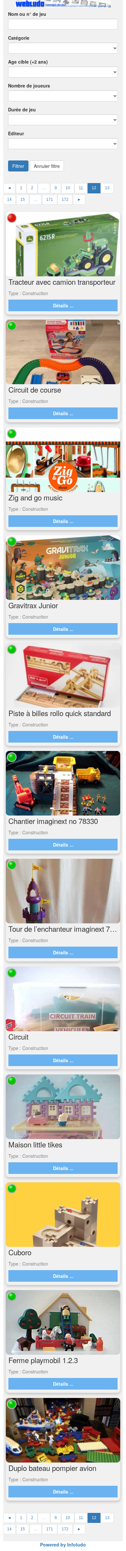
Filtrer (18, 166)
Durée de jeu (22, 109)
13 (107, 188)
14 (9, 199)
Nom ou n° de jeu (27, 14)
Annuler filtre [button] (47, 166)
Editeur (16, 133)
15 (22, 199)
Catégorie (18, 38)
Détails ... (63, 305)
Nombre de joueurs (29, 85)
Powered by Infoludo (63, 1544)
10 (68, 188)
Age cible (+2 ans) (28, 61)
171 (49, 199)
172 (65, 199)
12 (94, 188)
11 (81, 188)
